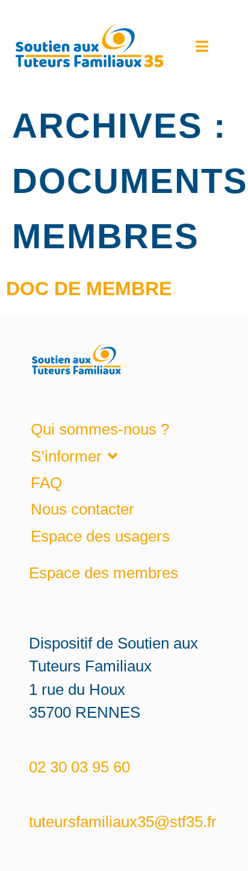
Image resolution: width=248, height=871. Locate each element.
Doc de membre (89, 288)
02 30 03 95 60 (79, 767)
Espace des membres (103, 572)
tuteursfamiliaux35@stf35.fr (123, 821)
